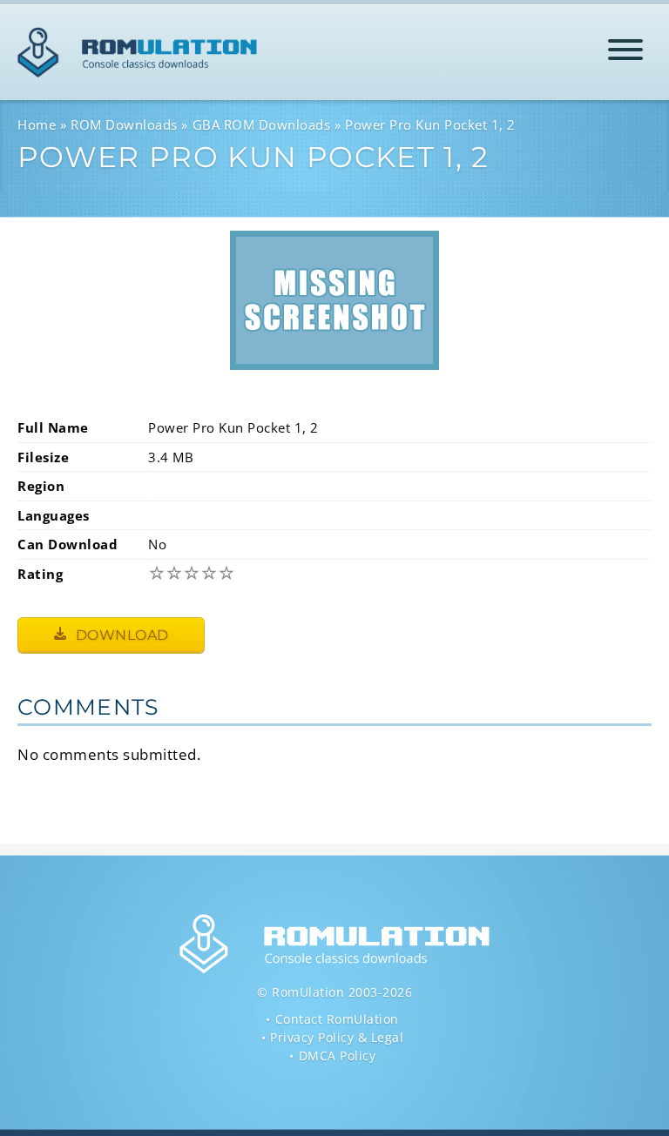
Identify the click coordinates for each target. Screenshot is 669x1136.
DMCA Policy (337, 1055)
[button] (625, 52)
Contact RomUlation (337, 1019)
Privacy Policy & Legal (336, 1037)
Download (120, 635)
